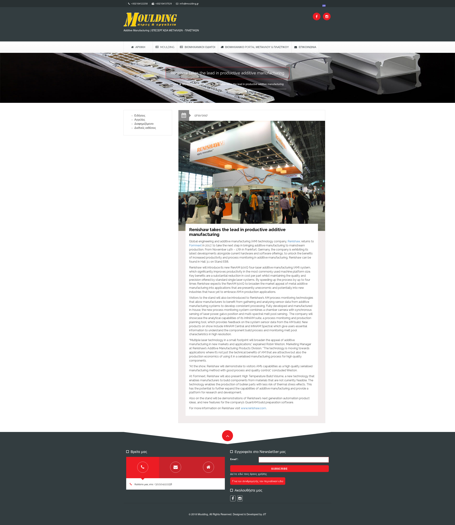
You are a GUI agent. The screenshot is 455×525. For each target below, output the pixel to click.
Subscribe (279, 468)
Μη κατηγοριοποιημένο (196, 84)
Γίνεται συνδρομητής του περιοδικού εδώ (257, 481)
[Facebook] (316, 16)
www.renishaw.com (253, 408)
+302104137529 (163, 3)
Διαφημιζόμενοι (144, 123)
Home (175, 84)
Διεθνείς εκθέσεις (145, 128)
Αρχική (140, 47)
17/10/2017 (200, 115)
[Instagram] (327, 16)
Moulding (167, 47)
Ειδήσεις (139, 115)
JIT (264, 514)
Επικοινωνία (307, 47)
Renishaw (294, 241)
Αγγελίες (139, 119)
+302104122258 (139, 3)
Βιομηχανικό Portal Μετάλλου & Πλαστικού (257, 47)
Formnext (195, 245)
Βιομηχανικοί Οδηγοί (200, 47)
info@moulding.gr (189, 3)
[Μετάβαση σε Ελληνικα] (324, 5)
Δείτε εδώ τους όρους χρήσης (248, 474)
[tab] (142, 467)
